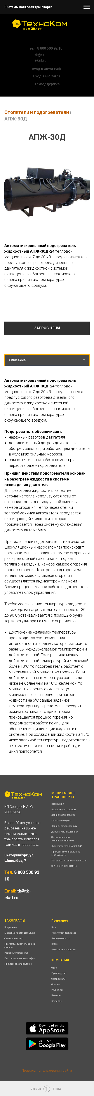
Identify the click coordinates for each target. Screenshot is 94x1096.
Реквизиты (57, 990)
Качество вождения (61, 820)
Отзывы (55, 984)
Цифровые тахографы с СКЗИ (19, 933)
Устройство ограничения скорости (69, 860)
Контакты (56, 1001)
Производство (58, 973)
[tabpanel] (47, 570)
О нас (54, 968)
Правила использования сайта (47, 1070)
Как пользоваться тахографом (19, 958)
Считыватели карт (13, 938)
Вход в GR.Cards (46, 76)
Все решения (57, 804)
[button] (47, 328)
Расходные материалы (16, 953)
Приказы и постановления (18, 964)
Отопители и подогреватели (36, 112)
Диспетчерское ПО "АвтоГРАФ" (66, 846)
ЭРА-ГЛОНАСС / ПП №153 (64, 866)
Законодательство (60, 938)
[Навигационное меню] (87, 7)
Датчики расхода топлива (64, 826)
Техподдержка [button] (47, 84)
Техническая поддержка (63, 933)
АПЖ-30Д (15, 119)
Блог (53, 927)
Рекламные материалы (63, 949)
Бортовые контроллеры (63, 809)
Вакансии (56, 995)
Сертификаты (58, 979)
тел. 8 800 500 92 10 (46, 48)
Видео (54, 944)
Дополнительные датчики (64, 832)
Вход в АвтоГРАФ (46, 69)
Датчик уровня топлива (63, 815)
